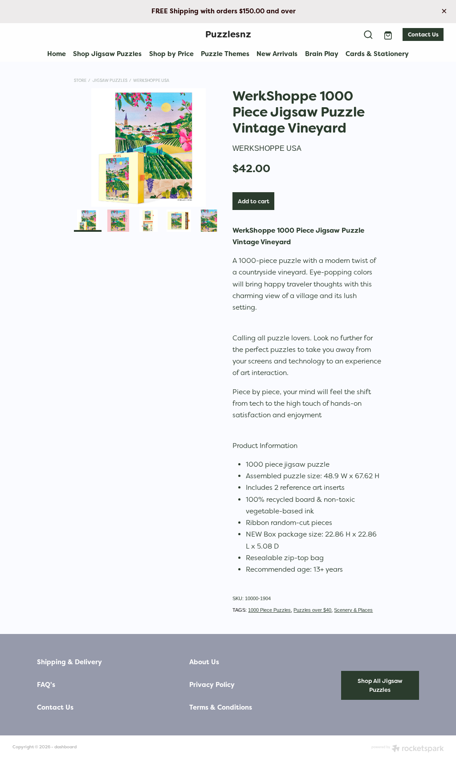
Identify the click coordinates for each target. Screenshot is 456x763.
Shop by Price (171, 53)
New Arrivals (276, 53)
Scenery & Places (353, 610)
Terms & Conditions (220, 707)
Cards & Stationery (377, 53)
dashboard (65, 747)
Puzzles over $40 (312, 610)
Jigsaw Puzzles (110, 80)
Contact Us (423, 34)
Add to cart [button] (253, 201)
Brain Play (321, 53)
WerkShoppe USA (151, 80)
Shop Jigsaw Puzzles (107, 53)
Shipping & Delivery (69, 662)
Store (80, 80)
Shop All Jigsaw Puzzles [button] (380, 685)
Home (56, 53)
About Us (204, 662)
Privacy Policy (212, 685)
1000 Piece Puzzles (269, 610)
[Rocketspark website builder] (407, 749)
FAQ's (46, 685)
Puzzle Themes (225, 53)
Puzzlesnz (228, 34)
